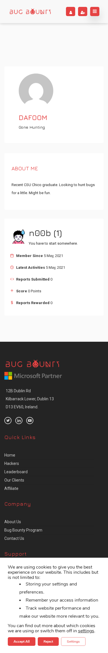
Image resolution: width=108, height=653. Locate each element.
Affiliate (11, 488)
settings (86, 630)
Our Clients (14, 480)
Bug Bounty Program (23, 530)
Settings (73, 641)
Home (9, 455)
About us (12, 521)
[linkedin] (18, 420)
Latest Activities (30, 267)
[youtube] (29, 420)
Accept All (22, 641)
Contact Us (14, 538)
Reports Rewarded (33, 303)
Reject (48, 641)
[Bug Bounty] (30, 11)
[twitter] (8, 420)
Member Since (29, 256)
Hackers (11, 463)
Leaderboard (16, 472)
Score (21, 291)
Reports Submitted (33, 279)
